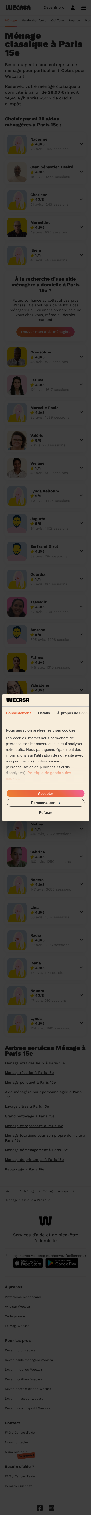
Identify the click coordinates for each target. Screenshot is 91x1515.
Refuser (45, 812)
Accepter (45, 793)
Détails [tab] (44, 713)
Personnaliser (43, 803)
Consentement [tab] (18, 713)
